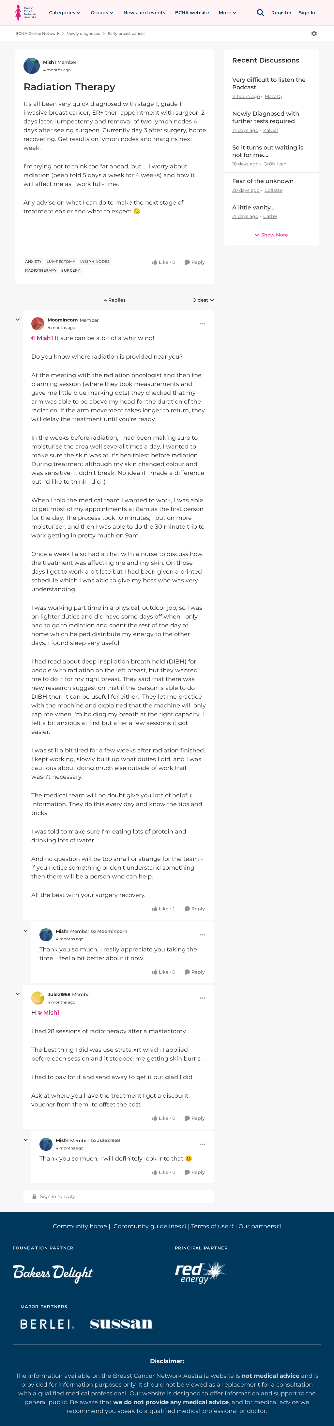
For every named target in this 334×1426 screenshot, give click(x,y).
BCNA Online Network (37, 33)
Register (281, 13)
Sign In (307, 13)
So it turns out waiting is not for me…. (267, 151)
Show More (274, 235)
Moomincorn (63, 320)
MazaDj (273, 96)
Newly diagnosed (83, 33)
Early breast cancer (126, 33)
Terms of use (209, 1226)
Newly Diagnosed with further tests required (265, 117)
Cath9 (270, 216)
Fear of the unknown (263, 181)
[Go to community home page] (25, 13)
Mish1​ (45, 338)
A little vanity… (253, 207)
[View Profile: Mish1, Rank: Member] (31, 66)
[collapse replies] (18, 319)
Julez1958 (59, 994)
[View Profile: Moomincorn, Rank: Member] (37, 323)
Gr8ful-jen (275, 164)
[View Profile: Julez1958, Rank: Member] (37, 998)
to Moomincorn (109, 931)
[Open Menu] (314, 33)
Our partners (257, 1226)
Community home (80, 1226)
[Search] (261, 13)
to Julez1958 (105, 1140)
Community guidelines (147, 1226)
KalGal (270, 130)
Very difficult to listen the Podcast (269, 83)
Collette (273, 190)
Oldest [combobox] (203, 300)
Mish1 (49, 62)
